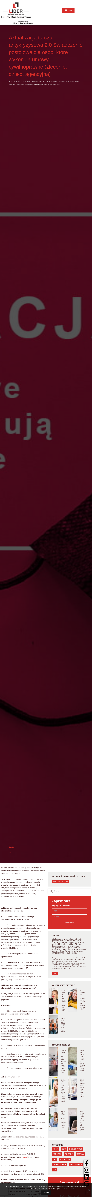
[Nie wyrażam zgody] (89, 1190)
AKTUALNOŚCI (26, 81)
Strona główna (14, 81)
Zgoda (46, 1192)
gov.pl (25, 1157)
